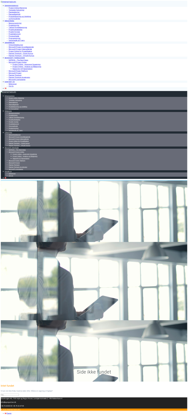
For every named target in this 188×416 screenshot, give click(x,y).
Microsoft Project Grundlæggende (21, 47)
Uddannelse (10, 43)
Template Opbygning (16, 10)
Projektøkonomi (15, 34)
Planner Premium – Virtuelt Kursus (21, 56)
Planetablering (14, 12)
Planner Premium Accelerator (19, 77)
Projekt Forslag (14, 32)
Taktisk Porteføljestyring (18, 27)
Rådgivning (9, 21)
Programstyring (14, 38)
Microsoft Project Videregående (20, 49)
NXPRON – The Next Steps (18, 60)
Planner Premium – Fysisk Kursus (21, 53)
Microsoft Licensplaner (17, 79)
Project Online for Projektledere (20, 51)
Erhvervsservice (11, 6)
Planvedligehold (14, 14)
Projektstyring (14, 25)
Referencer (13, 84)
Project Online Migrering (18, 8)
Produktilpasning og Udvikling (20, 16)
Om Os (11, 86)
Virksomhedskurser (16, 45)
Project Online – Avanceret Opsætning (27, 64)
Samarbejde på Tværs (17, 40)
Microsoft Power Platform (18, 71)
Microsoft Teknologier (15, 58)
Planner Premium (15, 75)
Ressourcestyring (15, 23)
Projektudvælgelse (15, 30)
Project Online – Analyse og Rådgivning (27, 67)
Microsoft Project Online (18, 62)
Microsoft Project (15, 73)
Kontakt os (10, 82)
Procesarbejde (14, 36)
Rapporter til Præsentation (22, 69)
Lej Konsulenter (14, 19)
